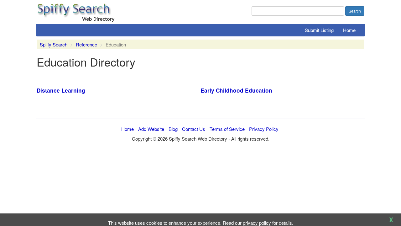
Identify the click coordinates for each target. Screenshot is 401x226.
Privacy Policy (264, 129)
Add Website (151, 129)
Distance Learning (61, 90)
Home (349, 30)
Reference (86, 44)
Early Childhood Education (236, 90)
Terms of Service (227, 129)
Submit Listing (319, 30)
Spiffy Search (53, 44)
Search (355, 10)
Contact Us (193, 129)
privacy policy (257, 222)
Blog (173, 129)
